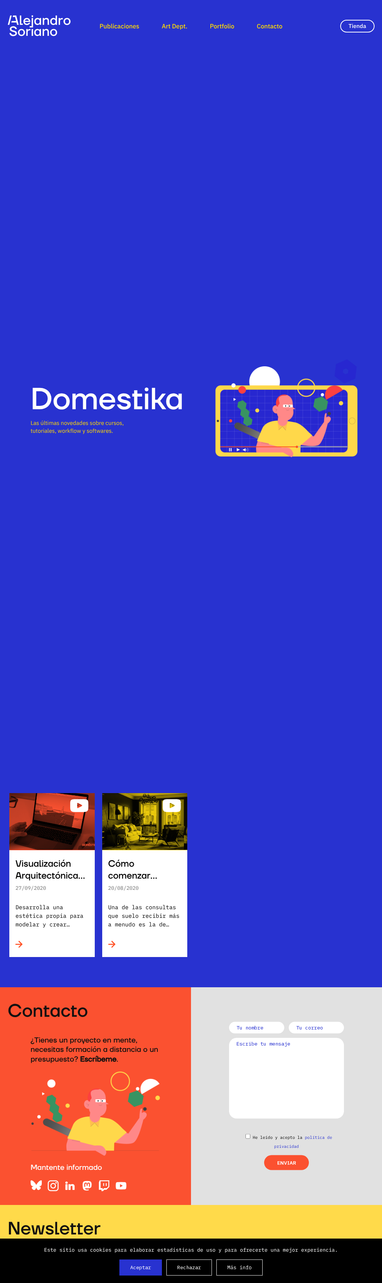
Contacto (269, 26)
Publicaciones (119, 26)
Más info (239, 1267)
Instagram (53, 1186)
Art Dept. (174, 26)
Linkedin (70, 1186)
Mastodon (87, 1186)
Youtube (121, 1186)
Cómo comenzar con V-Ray (130, 876)
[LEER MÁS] (34, 944)
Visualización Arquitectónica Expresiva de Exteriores (46, 881)
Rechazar (189, 1267)
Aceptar (140, 1267)
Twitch (104, 1186)
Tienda (357, 26)
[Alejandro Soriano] (39, 26)
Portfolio (222, 26)
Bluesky (36, 1186)
